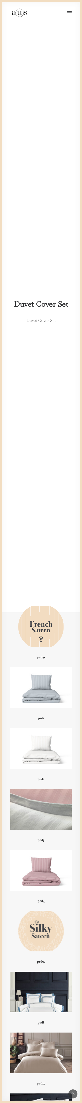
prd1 (41, 718)
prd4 (41, 901)
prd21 (41, 657)
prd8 (41, 1022)
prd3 (41, 840)
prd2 (41, 779)
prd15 (41, 1083)
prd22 (41, 961)
